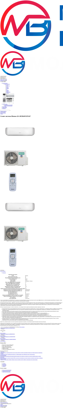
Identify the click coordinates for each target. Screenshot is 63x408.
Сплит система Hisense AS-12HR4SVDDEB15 (8, 339)
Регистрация (5, 79)
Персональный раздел (4, 402)
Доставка (3, 363)
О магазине (4, 365)
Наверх (1, 404)
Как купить (4, 364)
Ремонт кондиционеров (6, 371)
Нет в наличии (2, 271)
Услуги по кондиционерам (6, 370)
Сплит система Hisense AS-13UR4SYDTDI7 (7, 336)
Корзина (1, 80)
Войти (1, 79)
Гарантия (3, 366)
